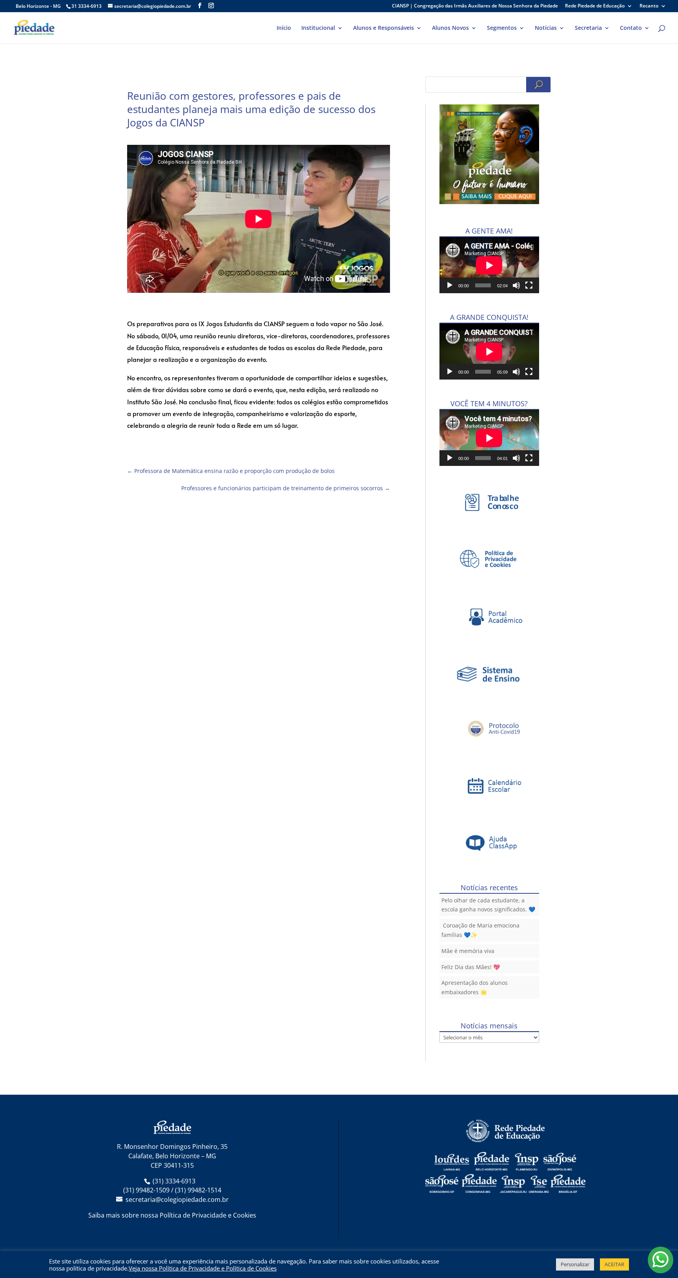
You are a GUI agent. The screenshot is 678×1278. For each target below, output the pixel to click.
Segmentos (502, 28)
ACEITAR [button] (614, 1264)
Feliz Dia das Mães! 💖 (470, 967)
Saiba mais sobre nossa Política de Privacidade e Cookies (172, 1215)
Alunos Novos (450, 28)
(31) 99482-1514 (198, 1190)
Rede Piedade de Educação (595, 6)
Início (284, 28)
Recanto (649, 6)
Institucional (318, 28)
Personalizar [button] (575, 1264)
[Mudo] (516, 285)
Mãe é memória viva (467, 951)
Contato (631, 28)
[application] (489, 265)
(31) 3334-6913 (174, 1181)
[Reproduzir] (450, 285)
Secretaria (588, 28)
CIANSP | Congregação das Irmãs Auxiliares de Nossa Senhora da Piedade (475, 6)
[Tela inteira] (529, 285)
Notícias (546, 28)
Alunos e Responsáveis (383, 28)
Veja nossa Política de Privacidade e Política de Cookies (203, 1268)
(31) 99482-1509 (146, 1190)
